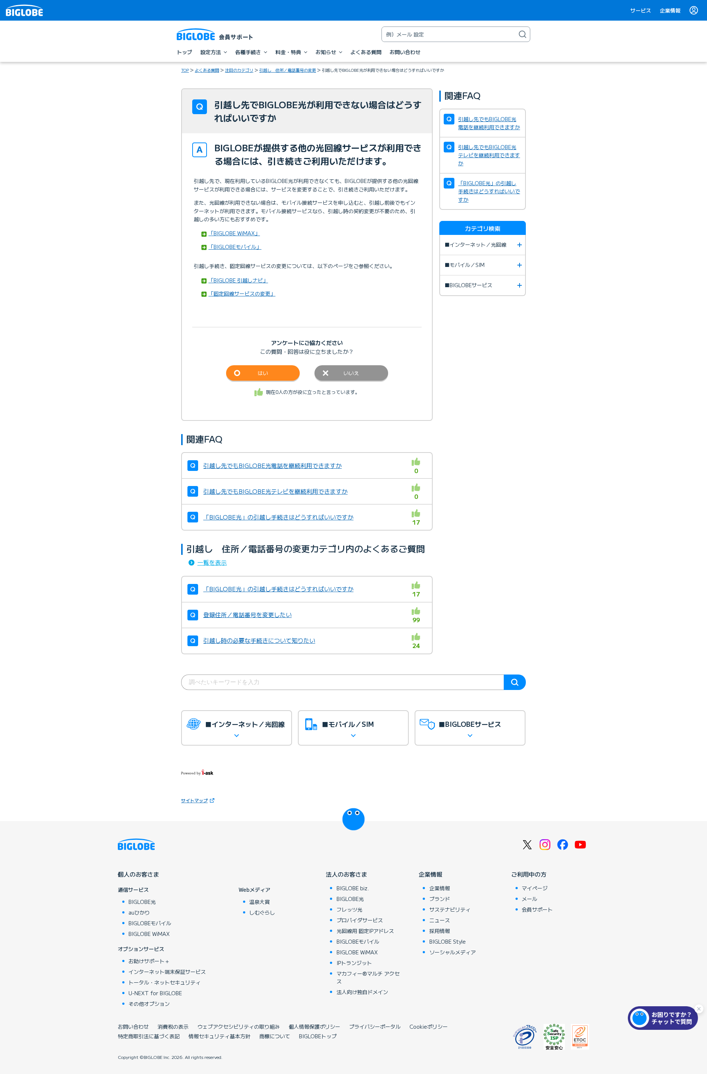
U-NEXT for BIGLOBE (155, 993)
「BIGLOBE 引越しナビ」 (238, 280)
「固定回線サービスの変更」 (241, 293)
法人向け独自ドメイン (362, 992)
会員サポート (537, 909)
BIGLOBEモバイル (150, 923)
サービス (640, 10)
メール (529, 898)
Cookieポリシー (428, 1026)
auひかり (139, 912)
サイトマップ (194, 800)
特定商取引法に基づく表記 (149, 1036)
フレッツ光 (349, 909)
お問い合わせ (133, 1026)
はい (263, 373)
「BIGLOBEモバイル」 (234, 246)
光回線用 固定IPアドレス (365, 930)
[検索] (522, 34)
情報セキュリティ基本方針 (219, 1036)
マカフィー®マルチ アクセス (368, 977)
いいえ (351, 373)
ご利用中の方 (528, 874)
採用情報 (439, 930)
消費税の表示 (173, 1026)
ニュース (439, 920)
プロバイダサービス (360, 920)
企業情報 (670, 10)
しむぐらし (262, 912)
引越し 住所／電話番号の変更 (287, 70)
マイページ (535, 888)
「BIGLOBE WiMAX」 (234, 233)
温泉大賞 (259, 901)
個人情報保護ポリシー (314, 1026)
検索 (515, 682)
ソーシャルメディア (452, 952)
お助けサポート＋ (149, 961)
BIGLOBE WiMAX (149, 933)
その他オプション (149, 1003)
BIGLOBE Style (447, 941)
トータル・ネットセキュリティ (165, 982)
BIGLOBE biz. (353, 888)
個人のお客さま (138, 874)
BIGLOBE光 (142, 901)
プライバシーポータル (375, 1026)
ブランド (439, 898)
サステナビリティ (450, 909)
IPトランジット (354, 962)
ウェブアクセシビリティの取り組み (238, 1026)
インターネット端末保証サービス (167, 971)
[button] (664, 1018)
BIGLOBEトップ (318, 1036)
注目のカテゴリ (239, 70)
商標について (274, 1036)
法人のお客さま (346, 874)
